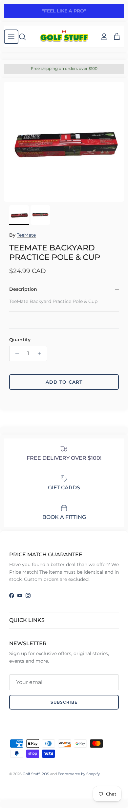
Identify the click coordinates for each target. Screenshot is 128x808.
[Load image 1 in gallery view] (64, 142)
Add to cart (64, 382)
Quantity (20, 340)
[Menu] (11, 37)
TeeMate (26, 235)
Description (23, 289)
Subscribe (64, 702)
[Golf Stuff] (64, 37)
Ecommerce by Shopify (79, 774)
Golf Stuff (31, 774)
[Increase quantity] (41, 353)
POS (45, 774)
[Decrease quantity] (15, 353)
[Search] (25, 37)
